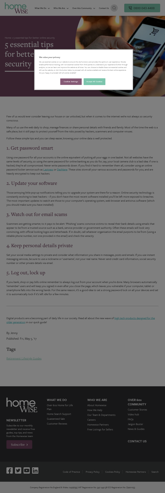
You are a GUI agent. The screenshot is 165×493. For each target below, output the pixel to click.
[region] (83, 69)
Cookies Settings (71, 81)
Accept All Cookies (94, 81)
